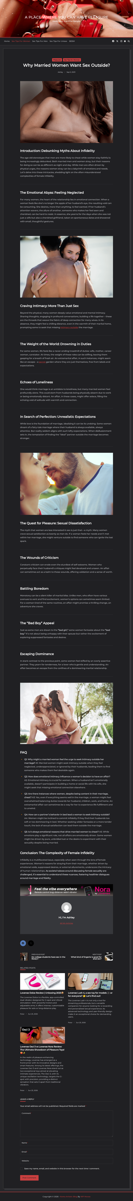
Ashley (60, 72)
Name (25, 1143)
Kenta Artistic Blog (68, 1197)
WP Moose (85, 1197)
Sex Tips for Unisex (58, 41)
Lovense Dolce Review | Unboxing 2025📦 (42, 993)
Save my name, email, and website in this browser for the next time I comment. (61, 1168)
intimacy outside (69, 327)
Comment (26, 1113)
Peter (22, 1014)
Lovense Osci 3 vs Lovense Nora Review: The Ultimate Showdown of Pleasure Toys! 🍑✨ (42, 1049)
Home (7, 41)
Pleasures (57, 60)
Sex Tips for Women (21, 41)
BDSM (72, 41)
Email (24, 1152)
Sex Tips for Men (40, 41)
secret (42, 362)
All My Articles (66, 923)
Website (25, 1161)
